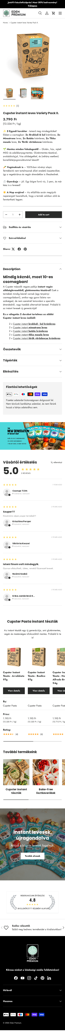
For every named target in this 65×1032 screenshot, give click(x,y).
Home (5, 22)
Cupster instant (34, 324)
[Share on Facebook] (19, 249)
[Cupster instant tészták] (16, 772)
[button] (53, 13)
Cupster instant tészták (16, 791)
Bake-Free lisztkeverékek (45, 791)
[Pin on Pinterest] (25, 249)
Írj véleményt (56, 462)
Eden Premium (15, 1023)
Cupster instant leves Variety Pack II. (24, 22)
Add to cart (43, 214)
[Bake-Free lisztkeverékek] (46, 772)
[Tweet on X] (13, 249)
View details (14, 690)
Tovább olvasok (32, 855)
